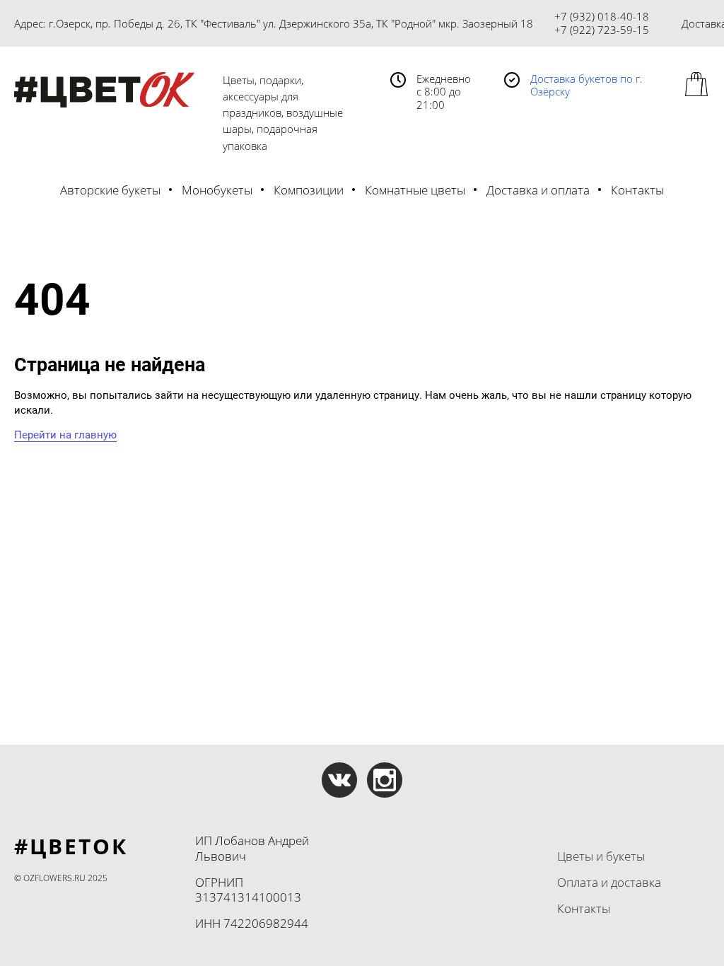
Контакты (637, 190)
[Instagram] (384, 780)
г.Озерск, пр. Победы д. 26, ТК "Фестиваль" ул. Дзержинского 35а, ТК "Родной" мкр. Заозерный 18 (291, 23)
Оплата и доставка (609, 882)
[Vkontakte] (339, 780)
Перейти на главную (65, 435)
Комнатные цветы (415, 190)
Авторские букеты (110, 190)
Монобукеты (217, 190)
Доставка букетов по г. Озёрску (586, 85)
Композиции (309, 190)
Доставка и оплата (538, 190)
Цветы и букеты (601, 856)
